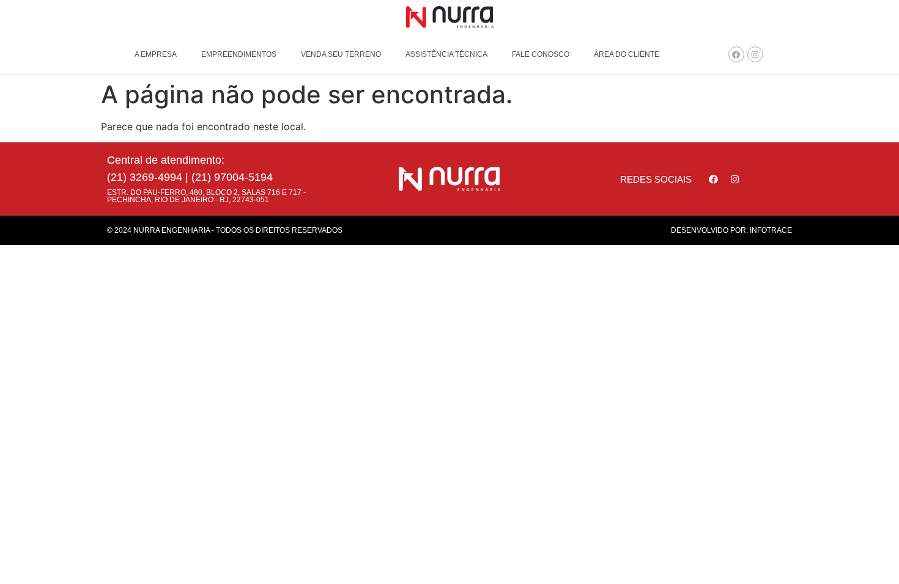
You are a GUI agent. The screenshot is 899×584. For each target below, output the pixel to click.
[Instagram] (755, 54)
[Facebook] (736, 54)
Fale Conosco (540, 54)
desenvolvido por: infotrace (731, 230)
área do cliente (626, 54)
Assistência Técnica (446, 54)
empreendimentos (238, 54)
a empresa (156, 54)
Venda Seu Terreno (341, 54)
